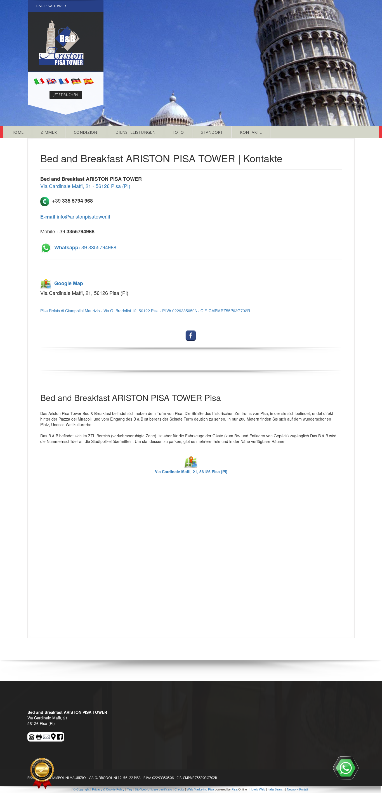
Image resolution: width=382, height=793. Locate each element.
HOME (17, 132)
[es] (88, 81)
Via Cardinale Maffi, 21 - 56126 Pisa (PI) (85, 185)
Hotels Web (257, 789)
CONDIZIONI (86, 132)
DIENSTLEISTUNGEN (135, 132)
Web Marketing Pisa (200, 789)
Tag (129, 789)
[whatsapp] (346, 768)
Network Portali (297, 789)
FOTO (178, 132)
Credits (179, 789)
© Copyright (81, 789)
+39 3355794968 (85, 247)
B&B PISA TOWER (51, 5)
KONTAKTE (250, 132)
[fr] (63, 81)
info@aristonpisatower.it (75, 216)
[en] (51, 81)
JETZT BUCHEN (66, 94)
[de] (76, 81)
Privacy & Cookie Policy (108, 789)
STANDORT (212, 132)
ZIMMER (49, 132)
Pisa (234, 789)
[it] (39, 81)
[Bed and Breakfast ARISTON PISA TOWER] (65, 41)
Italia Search (276, 789)
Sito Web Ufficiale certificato (153, 789)
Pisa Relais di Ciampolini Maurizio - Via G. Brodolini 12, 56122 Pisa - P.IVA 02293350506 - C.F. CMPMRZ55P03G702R (145, 310)
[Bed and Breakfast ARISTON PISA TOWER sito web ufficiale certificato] (42, 773)
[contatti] (46, 736)
